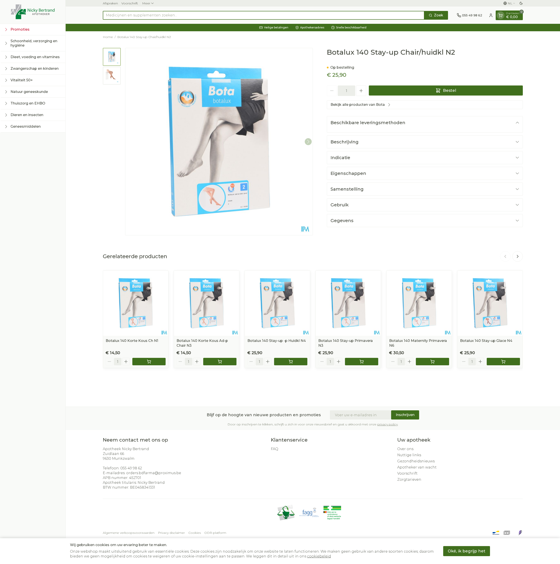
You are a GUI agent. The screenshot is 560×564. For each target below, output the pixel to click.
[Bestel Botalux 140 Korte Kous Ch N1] (149, 361)
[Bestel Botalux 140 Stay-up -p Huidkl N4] (290, 361)
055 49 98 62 (131, 468)
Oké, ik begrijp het (466, 551)
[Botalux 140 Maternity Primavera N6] (419, 303)
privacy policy (387, 424)
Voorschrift (129, 3)
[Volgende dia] (517, 256)
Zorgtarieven (409, 479)
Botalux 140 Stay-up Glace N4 (486, 341)
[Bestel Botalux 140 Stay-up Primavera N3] (361, 361)
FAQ (274, 449)
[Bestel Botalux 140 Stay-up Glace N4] (503, 361)
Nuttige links (409, 455)
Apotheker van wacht (417, 467)
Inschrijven (405, 415)
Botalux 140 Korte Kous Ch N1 (132, 341)
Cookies (194, 533)
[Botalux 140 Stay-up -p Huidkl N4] (277, 303)
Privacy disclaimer (171, 533)
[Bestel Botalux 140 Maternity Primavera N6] (432, 361)
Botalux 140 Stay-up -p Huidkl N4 (276, 341)
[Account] (491, 15)
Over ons (405, 449)
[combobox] (263, 15)
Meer (146, 3)
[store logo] (33, 11)
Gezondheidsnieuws (416, 461)
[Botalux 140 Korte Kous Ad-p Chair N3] (206, 303)
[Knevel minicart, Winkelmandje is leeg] (500, 15)
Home (108, 37)
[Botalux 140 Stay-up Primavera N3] (348, 303)
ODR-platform (215, 533)
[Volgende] (308, 141)
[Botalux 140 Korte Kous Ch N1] (135, 303)
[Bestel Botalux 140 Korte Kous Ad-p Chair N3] (219, 361)
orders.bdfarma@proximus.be (153, 473)
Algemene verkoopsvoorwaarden (128, 533)
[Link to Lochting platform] (520, 532)
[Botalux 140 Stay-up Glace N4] (490, 303)
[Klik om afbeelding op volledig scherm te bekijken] (219, 141)
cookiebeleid (319, 556)
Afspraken (110, 3)
